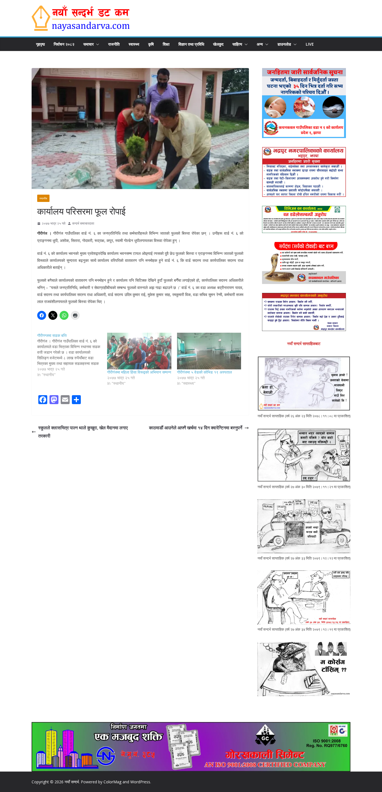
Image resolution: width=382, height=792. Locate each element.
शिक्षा (166, 44)
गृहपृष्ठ (40, 44)
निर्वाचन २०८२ (64, 44)
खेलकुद (218, 44)
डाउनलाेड (284, 44)
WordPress (140, 781)
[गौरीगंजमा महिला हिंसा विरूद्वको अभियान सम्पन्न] (139, 351)
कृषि (151, 44)
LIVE (310, 44)
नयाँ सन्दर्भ (72, 781)
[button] (96, 44)
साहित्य (237, 44)
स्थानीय (43, 198)
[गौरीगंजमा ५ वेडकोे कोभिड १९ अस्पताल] (209, 351)
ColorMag (112, 781)
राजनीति (114, 44)
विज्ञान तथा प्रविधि (191, 44)
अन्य (260, 44)
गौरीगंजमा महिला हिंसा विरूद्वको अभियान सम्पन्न (139, 372)
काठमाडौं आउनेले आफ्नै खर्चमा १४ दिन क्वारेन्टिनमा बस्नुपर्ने (195, 428)
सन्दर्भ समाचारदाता (83, 223)
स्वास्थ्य (134, 44)
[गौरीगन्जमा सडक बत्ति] (72, 355)
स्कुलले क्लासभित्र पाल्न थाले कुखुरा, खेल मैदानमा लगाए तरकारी (83, 432)
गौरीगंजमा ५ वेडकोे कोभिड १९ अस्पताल (204, 372)
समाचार (88, 44)
